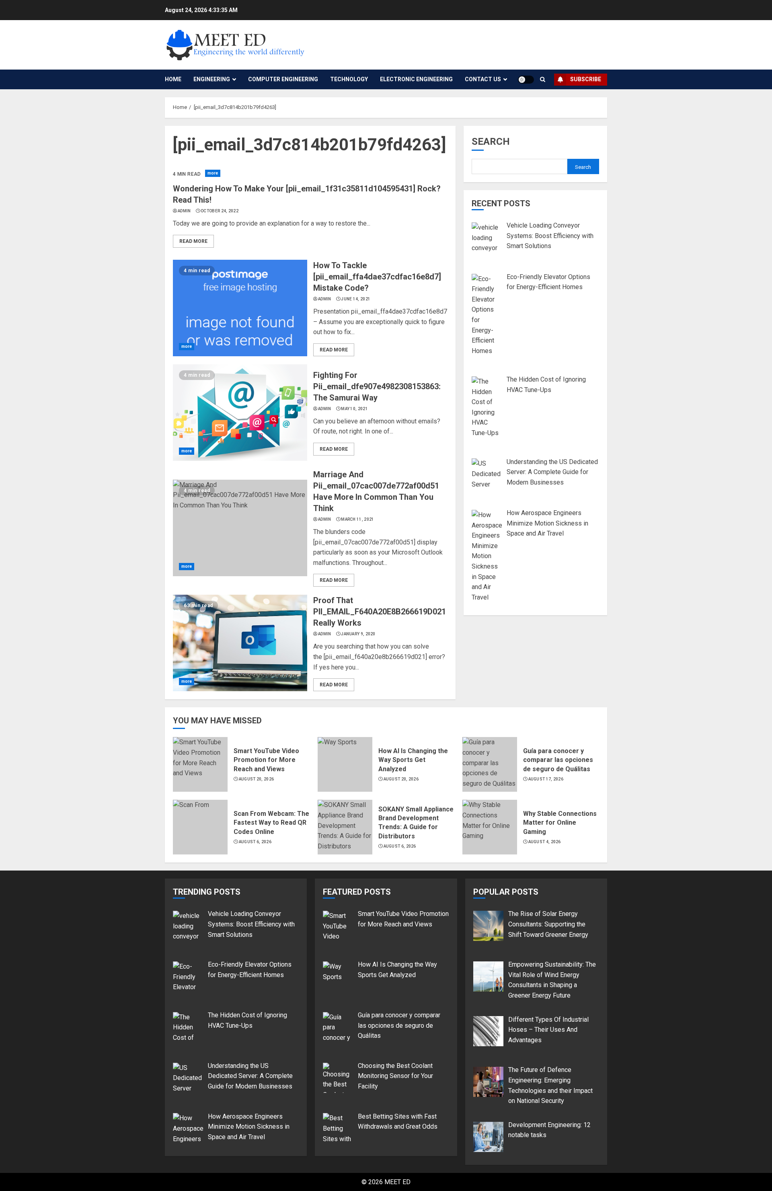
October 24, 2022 (219, 211)
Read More (193, 241)
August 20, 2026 (256, 779)
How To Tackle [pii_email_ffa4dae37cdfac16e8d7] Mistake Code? (377, 277)
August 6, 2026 (255, 842)
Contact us (483, 79)
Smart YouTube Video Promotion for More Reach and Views (266, 760)
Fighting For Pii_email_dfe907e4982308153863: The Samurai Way (377, 386)
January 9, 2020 (358, 634)
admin (184, 211)
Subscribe (585, 79)
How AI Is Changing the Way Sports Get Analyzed (413, 760)
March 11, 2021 (357, 519)
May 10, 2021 (354, 409)
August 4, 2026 (544, 842)
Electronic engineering (416, 79)
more (212, 173)
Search (491, 141)
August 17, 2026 (546, 779)
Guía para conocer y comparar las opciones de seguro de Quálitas (558, 760)
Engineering (211, 79)
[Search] (542, 79)
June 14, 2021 (355, 299)
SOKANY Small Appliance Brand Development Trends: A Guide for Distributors (416, 822)
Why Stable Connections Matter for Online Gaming (560, 823)
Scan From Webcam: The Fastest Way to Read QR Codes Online (271, 823)
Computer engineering (283, 79)
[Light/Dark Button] (526, 80)
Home (173, 79)
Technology (349, 79)
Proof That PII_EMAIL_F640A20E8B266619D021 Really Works (379, 612)
